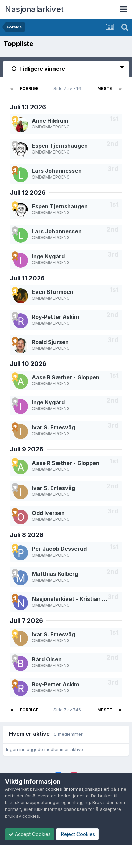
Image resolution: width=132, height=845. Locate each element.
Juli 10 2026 (28, 363)
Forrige (29, 88)
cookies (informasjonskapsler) (77, 789)
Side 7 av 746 (68, 88)
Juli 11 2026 (27, 278)
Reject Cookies (77, 834)
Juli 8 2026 (26, 534)
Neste (104, 88)
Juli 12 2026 (28, 192)
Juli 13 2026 (28, 107)
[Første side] (12, 89)
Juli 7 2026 (26, 620)
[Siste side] (120, 89)
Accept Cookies (32, 834)
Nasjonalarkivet (34, 9)
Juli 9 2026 (26, 449)
